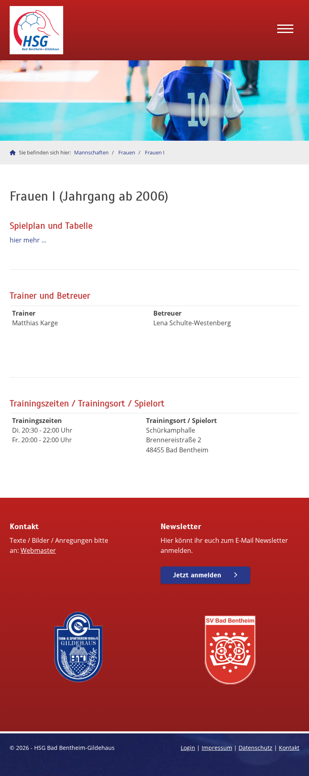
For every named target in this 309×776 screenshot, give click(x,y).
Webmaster (38, 550)
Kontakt (289, 747)
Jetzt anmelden (197, 575)
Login (188, 747)
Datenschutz (255, 747)
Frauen (126, 152)
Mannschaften (91, 152)
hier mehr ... (28, 240)
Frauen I (155, 152)
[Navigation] (285, 30)
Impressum (217, 747)
